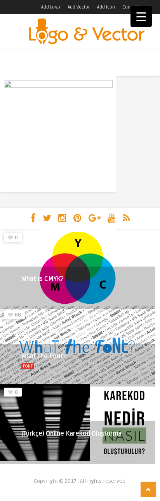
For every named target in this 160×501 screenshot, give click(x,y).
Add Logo (50, 7)
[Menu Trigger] (141, 16)
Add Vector (79, 7)
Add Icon (106, 7)
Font (28, 366)
